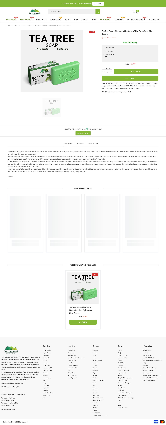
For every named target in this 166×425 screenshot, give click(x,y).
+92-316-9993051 (7, 400)
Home (10, 25)
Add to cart (136, 72)
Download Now (98, 4)
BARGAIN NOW (83, 133)
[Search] (74, 11)
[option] (52, 61)
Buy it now (130, 78)
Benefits (80, 143)
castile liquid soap (20, 159)
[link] (25, 241)
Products (17, 25)
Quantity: (107, 68)
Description (68, 143)
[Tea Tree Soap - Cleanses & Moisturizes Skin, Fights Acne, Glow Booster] (83, 288)
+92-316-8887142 (7, 405)
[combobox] (71, 11)
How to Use (93, 143)
